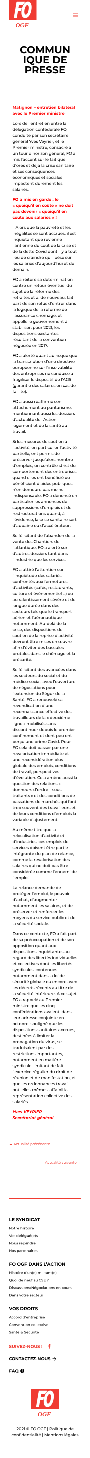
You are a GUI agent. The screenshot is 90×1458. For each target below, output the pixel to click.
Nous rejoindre (22, 1243)
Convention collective (28, 1325)
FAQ (13, 1370)
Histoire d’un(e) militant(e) (33, 1273)
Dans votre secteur (26, 1295)
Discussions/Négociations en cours (40, 1288)
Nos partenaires (23, 1251)
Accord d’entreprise (27, 1317)
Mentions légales (61, 1434)
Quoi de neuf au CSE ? (29, 1280)
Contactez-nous (29, 1358)
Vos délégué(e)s (23, 1236)
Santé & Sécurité (24, 1332)
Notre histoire (21, 1228)
